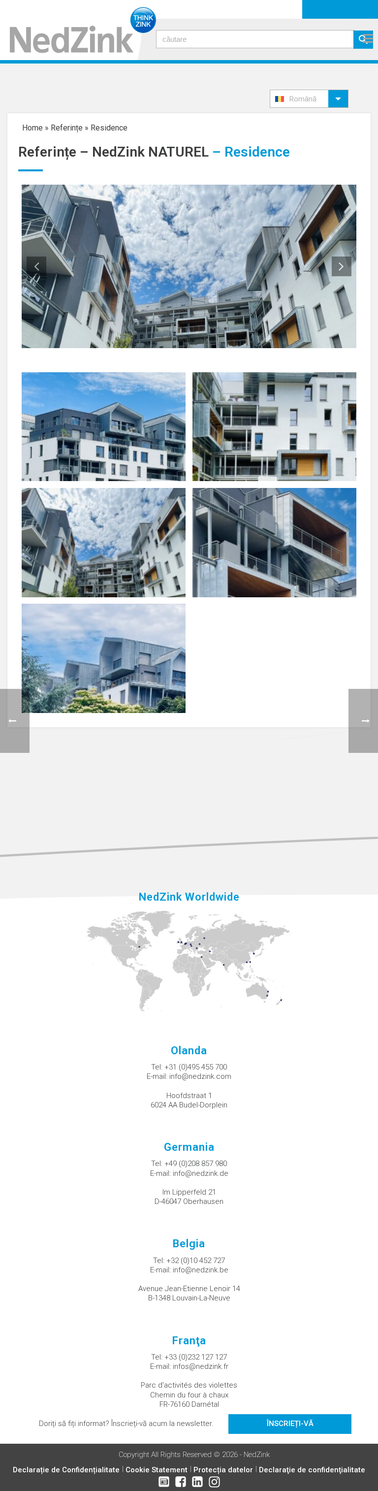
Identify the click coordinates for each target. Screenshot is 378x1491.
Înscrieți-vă (290, 1423)
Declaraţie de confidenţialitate (312, 1470)
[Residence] (104, 426)
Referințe (67, 127)
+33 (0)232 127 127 (195, 1357)
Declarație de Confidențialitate (66, 1470)
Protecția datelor (223, 1470)
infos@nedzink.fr (200, 1366)
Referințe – (55, 152)
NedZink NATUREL (150, 152)
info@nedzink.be (200, 1269)
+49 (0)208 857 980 (195, 1163)
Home (32, 127)
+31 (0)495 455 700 (195, 1067)
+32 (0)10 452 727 (195, 1260)
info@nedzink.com (200, 1076)
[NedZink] (78, 30)
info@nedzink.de (200, 1173)
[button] (309, 99)
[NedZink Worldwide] (189, 960)
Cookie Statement (157, 1470)
